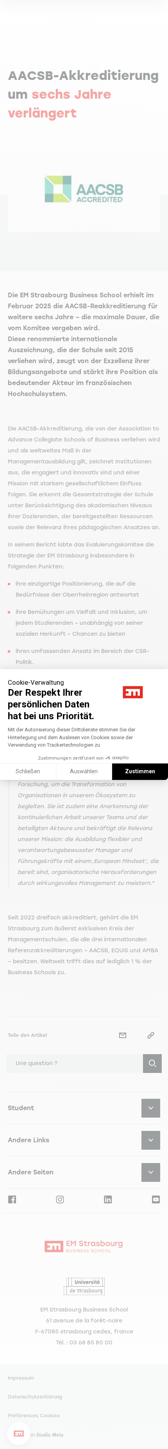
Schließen (28, 771)
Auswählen (84, 771)
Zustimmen (140, 771)
